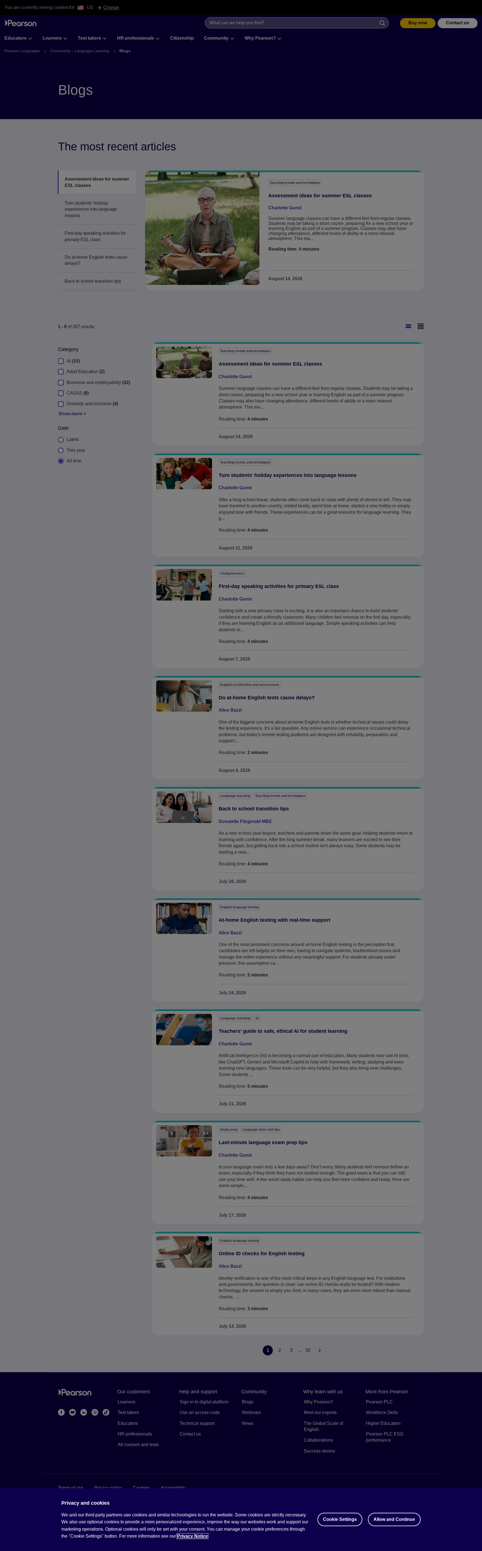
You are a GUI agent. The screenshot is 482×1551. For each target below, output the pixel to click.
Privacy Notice (192, 1536)
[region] (241, 1519)
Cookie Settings (340, 1519)
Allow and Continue (394, 1519)
